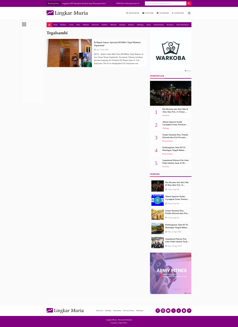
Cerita (71, 25)
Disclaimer (117, 311)
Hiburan (113, 25)
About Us (99, 311)
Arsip (55, 25)
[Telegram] (184, 310)
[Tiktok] (178, 310)
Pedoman (139, 311)
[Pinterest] (189, 310)
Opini (149, 25)
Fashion (105, 25)
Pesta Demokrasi (182, 25)
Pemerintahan (159, 25)
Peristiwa (170, 25)
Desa (78, 25)
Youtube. (149, 13)
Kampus (122, 25)
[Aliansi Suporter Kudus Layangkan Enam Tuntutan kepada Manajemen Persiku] (157, 200)
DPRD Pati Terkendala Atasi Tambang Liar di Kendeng (82, 3)
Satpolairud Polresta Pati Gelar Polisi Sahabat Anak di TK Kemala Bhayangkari (175, 163)
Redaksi (108, 311)
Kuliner (131, 25)
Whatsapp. (179, 13)
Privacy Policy (128, 311)
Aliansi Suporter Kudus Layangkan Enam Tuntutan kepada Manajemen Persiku (174, 124)
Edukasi (86, 25)
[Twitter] (173, 310)
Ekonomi (95, 25)
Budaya (63, 25)
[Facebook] (157, 310)
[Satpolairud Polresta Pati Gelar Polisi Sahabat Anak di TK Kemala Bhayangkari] (157, 242)
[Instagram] (163, 310)
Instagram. (134, 13)
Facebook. (164, 13)
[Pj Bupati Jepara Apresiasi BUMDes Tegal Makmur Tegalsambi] (69, 53)
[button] (188, 3)
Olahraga (140, 25)
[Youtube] (168, 310)
